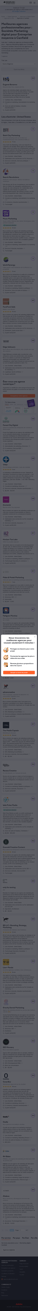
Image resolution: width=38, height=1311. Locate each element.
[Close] (35, 637)
